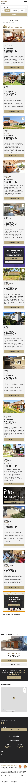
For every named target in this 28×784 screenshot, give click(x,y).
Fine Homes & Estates (6, 761)
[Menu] (25, 2)
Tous (2, 10)
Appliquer (14, 14)
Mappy (13, 711)
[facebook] (2, 723)
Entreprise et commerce (7, 758)
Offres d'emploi (4, 751)
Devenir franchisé (5, 754)
